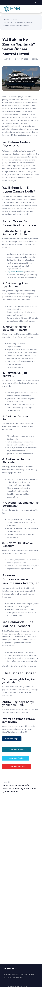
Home (6, 19)
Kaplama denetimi (15, 272)
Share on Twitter (16, 758)
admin (7, 59)
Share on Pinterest (17, 766)
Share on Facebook (18, 749)
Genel (14, 19)
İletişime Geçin (12, 739)
